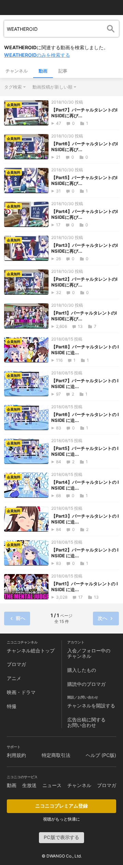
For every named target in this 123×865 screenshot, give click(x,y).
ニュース (52, 785)
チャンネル (16, 71)
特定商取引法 (56, 755)
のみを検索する (37, 55)
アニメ (14, 678)
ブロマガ (16, 664)
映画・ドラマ (21, 692)
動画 (43, 71)
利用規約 (16, 755)
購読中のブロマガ (86, 684)
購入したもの (81, 670)
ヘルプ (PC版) (101, 755)
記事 (62, 71)
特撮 (11, 706)
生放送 (29, 785)
